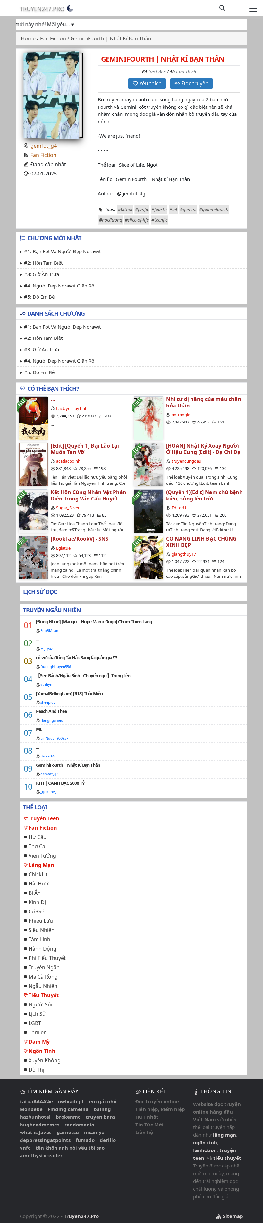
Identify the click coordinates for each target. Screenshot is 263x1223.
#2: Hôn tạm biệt (43, 263)
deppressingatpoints (45, 1140)
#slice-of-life (137, 220)
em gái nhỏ (102, 1101)
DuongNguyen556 (55, 666)
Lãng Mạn (41, 864)
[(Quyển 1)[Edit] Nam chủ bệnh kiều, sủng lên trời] (148, 511)
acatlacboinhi (68, 461)
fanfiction (205, 1150)
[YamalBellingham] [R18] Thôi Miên (69, 693)
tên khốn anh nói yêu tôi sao (70, 1147)
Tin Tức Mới (149, 1124)
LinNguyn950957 (54, 738)
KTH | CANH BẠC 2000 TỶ (60, 783)
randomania (79, 1124)
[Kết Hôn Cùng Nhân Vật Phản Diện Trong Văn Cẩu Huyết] (33, 511)
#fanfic (142, 209)
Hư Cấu (38, 837)
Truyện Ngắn (44, 967)
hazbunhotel (35, 1117)
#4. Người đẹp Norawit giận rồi (60, 285)
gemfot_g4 (43, 145)
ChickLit (38, 874)
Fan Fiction (43, 154)
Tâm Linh (39, 939)
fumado (85, 1140)
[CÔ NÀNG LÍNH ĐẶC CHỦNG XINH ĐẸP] (148, 557)
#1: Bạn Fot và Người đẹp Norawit (62, 251)
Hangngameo (51, 720)
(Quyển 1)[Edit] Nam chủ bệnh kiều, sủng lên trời (204, 495)
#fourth (159, 209)
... (53, 399)
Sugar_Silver (68, 507)
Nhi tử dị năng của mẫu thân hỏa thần (203, 402)
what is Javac (36, 1132)
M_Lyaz (46, 648)
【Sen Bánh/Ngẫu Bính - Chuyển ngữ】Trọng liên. (83, 675)
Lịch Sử (37, 1013)
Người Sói (40, 1004)
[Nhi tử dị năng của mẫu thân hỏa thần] (148, 418)
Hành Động (42, 948)
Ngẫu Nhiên (43, 985)
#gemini (188, 209)
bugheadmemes (39, 1124)
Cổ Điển (38, 911)
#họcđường (110, 220)
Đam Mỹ (39, 1041)
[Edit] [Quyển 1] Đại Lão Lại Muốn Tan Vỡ (85, 448)
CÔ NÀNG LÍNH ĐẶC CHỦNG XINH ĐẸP (201, 541)
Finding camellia (68, 1109)
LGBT (35, 1023)
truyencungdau (186, 461)
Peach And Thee (51, 711)
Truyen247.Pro (42, 9)
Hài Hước (40, 883)
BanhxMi (47, 756)
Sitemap (232, 1216)
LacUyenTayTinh (72, 408)
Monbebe (31, 1109)
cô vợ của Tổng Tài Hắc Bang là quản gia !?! (76, 657)
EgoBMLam (49, 630)
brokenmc (68, 1117)
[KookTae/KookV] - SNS (79, 538)
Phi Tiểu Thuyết (47, 958)
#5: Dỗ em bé (39, 297)
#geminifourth (213, 209)
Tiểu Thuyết (44, 995)
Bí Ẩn (35, 892)
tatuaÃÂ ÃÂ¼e (36, 1101)
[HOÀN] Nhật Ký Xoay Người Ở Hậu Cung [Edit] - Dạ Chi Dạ (203, 448)
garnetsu (68, 1132)
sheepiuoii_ (49, 702)
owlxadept (71, 1101)
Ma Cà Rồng (43, 976)
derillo (108, 1140)
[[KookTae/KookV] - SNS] (33, 557)
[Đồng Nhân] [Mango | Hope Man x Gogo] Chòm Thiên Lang (94, 622)
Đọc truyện (195, 83)
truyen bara (100, 1117)
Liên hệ (144, 1132)
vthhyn (46, 684)
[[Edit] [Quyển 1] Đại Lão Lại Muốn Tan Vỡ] (33, 464)
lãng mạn (224, 1135)
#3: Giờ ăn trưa (41, 274)
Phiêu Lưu (41, 920)
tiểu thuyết (227, 1158)
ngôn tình (205, 1142)
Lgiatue (63, 548)
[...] (33, 418)
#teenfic (159, 220)
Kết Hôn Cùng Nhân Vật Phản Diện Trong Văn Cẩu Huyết (88, 495)
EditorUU (181, 507)
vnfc (25, 1147)
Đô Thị (36, 1069)
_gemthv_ (48, 791)
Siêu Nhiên (42, 930)
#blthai (125, 209)
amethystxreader (41, 1155)
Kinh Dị (37, 902)
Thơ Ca (37, 846)
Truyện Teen (44, 818)
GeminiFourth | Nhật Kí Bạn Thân (68, 765)
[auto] (70, 8)
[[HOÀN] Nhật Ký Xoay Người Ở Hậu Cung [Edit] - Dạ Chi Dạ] (148, 464)
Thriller (37, 1032)
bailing (102, 1109)
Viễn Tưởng (42, 855)
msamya (94, 1132)
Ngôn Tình (42, 1051)
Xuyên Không (45, 1060)
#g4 (173, 209)
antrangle (181, 414)
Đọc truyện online (157, 1101)
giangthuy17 (184, 554)
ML (39, 729)
